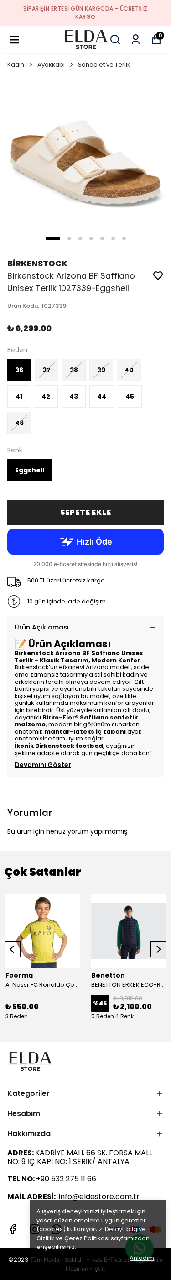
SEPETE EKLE (85, 512)
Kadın (15, 64)
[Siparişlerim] (135, 39)
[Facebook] (12, 1229)
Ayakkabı (51, 64)
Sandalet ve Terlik (104, 64)
